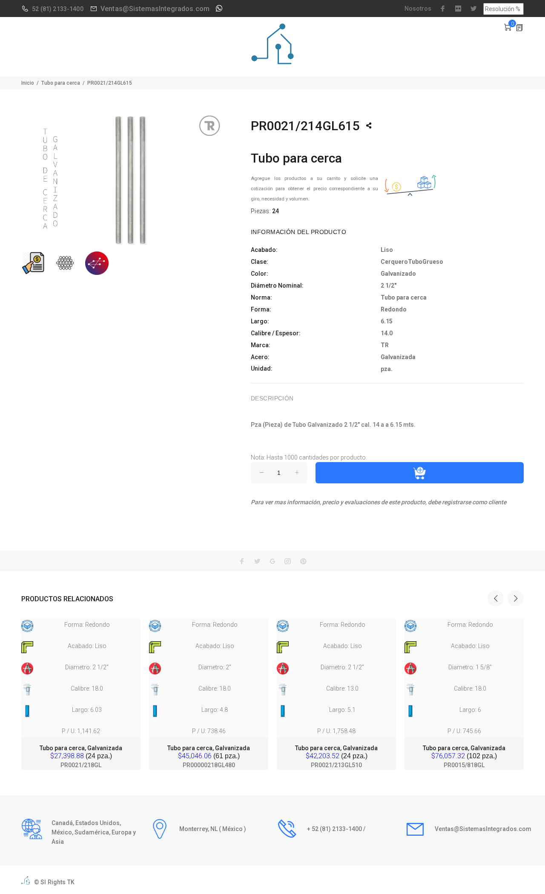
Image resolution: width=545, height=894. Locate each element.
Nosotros (417, 8)
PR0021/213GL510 (336, 765)
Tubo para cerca (60, 83)
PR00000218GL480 (209, 765)
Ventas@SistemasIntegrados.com (154, 9)
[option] (81, 686)
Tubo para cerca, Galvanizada (81, 748)
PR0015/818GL (464, 765)
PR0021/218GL (80, 765)
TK (71, 882)
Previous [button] (496, 598)
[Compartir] (369, 125)
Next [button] (516, 598)
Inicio (27, 83)
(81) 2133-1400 (61, 9)
